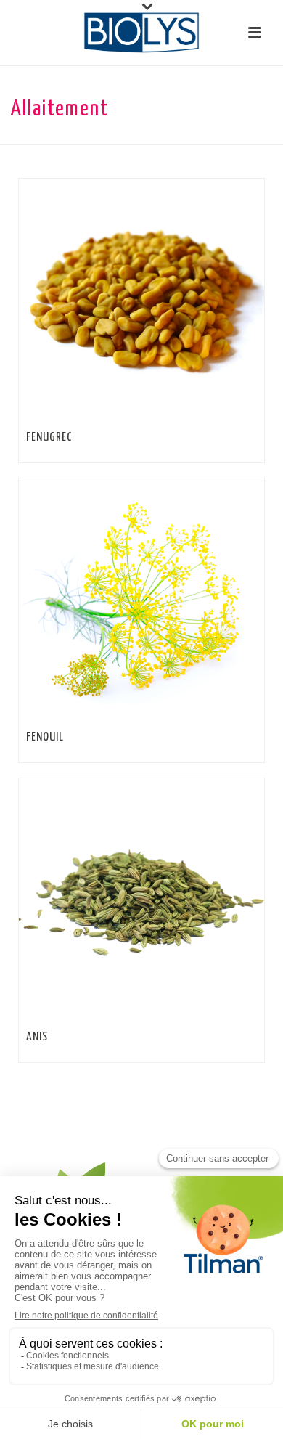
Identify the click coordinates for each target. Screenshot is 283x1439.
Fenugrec (49, 437)
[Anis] (171, 901)
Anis (37, 1037)
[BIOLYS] (141, 32)
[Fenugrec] (171, 301)
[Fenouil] (171, 601)
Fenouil (45, 737)
